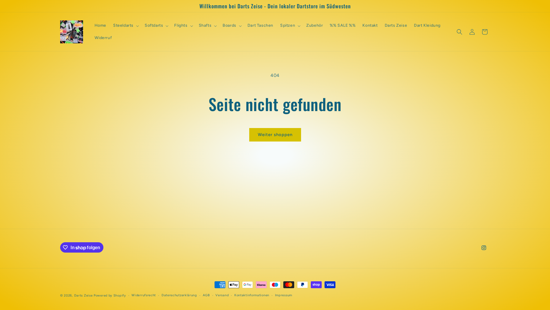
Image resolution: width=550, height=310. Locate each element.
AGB (206, 295)
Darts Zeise (83, 295)
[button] (125, 26)
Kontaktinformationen (251, 295)
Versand (222, 295)
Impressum (283, 295)
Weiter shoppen (275, 134)
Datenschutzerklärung (179, 295)
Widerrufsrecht (143, 295)
